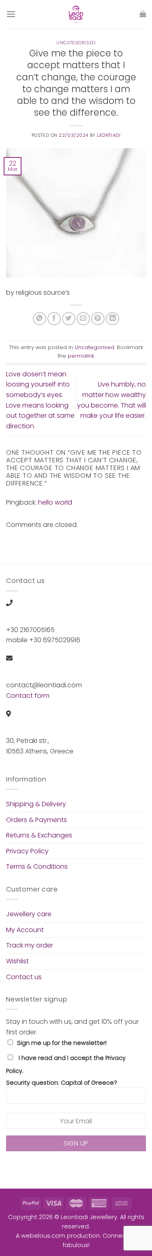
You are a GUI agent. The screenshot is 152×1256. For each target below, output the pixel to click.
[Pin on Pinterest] (98, 319)
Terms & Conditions (37, 866)
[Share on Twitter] (68, 319)
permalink (81, 355)
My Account (25, 929)
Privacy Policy (27, 851)
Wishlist (17, 961)
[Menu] (11, 14)
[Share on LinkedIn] (112, 319)
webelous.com (43, 1236)
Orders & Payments (36, 819)
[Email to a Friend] (83, 319)
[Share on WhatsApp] (39, 319)
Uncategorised (75, 42)
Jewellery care (28, 914)
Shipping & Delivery (36, 804)
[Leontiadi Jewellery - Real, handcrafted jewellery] (76, 14)
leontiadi (108, 135)
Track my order (29, 945)
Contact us (24, 977)
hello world (55, 502)
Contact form (27, 695)
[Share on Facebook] (54, 319)
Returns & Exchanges (39, 835)
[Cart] (142, 14)
